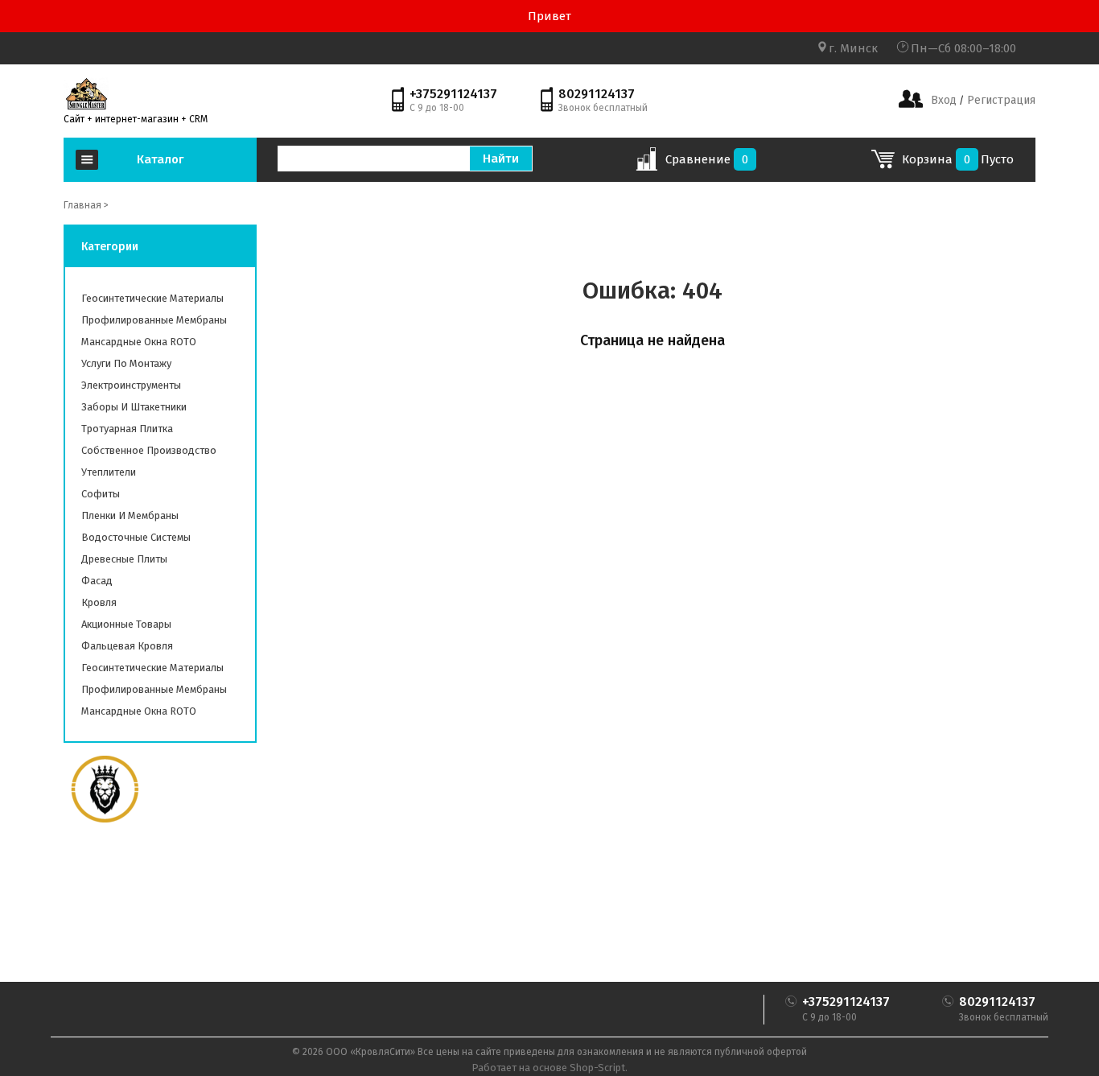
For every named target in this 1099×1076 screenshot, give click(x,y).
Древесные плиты (124, 559)
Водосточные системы (136, 537)
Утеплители (108, 472)
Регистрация (999, 100)
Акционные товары (126, 624)
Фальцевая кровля (127, 646)
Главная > (86, 205)
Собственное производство (148, 450)
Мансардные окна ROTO (138, 342)
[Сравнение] (646, 164)
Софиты (100, 494)
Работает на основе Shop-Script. (549, 1068)
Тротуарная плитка (127, 429)
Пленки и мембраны (130, 515)
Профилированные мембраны (154, 320)
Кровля (99, 602)
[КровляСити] (86, 93)
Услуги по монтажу (126, 363)
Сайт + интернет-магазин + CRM (136, 119)
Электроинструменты (131, 385)
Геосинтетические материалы (152, 298)
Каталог (160, 159)
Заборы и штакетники (134, 407)
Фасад (97, 581)
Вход (944, 100)
